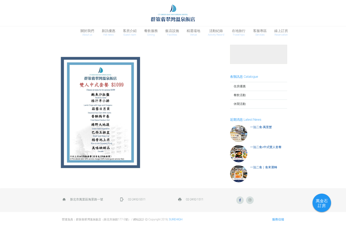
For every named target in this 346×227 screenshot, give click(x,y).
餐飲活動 (240, 95)
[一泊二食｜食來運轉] (238, 173)
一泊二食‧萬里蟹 (261, 127)
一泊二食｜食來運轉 (263, 167)
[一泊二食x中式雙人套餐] (238, 153)
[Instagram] (250, 200)
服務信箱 (278, 219)
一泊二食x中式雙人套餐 (266, 147)
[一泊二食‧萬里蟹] (238, 133)
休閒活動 (240, 104)
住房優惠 (240, 86)
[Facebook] (240, 200)
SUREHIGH (175, 219)
